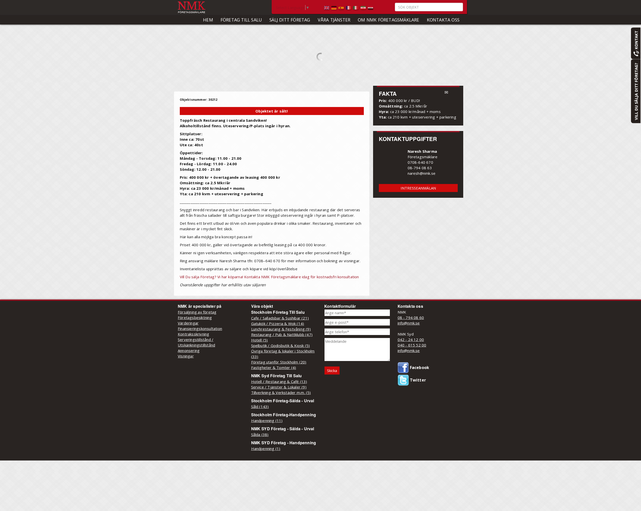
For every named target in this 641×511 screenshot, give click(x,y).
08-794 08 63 (420, 167)
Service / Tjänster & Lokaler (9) (278, 387)
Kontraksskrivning (193, 334)
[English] (327, 7)
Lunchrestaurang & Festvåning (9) (281, 329)
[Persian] (364, 7)
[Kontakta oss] (635, 43)
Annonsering (189, 350)
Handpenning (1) (265, 448)
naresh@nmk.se (422, 173)
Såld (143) (260, 406)
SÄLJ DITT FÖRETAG (289, 20)
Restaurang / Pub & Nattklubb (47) (282, 334)
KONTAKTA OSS (443, 20)
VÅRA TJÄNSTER (334, 20)
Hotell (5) (259, 340)
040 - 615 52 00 (412, 345)
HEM (208, 20)
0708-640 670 (420, 162)
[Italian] (356, 7)
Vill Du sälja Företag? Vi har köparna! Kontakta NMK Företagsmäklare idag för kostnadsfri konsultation (269, 276)
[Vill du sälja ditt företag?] (635, 91)
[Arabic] (370, 7)
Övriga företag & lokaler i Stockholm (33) (283, 353)
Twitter (417, 380)
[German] (334, 7)
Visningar (186, 356)
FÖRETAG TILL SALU (241, 20)
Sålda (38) (260, 434)
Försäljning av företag (197, 312)
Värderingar (188, 323)
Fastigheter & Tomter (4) (273, 367)
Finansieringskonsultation (200, 328)
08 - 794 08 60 (411, 317)
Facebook (419, 367)
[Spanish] (342, 7)
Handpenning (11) (267, 420)
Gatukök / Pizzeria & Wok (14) (277, 323)
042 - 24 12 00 (411, 339)
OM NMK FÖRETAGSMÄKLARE (388, 20)
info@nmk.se (409, 323)
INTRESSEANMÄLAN (418, 188)
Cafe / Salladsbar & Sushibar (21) (280, 318)
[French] (349, 7)
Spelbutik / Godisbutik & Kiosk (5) (280, 345)
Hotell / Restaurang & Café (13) (279, 381)
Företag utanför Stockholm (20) (278, 362)
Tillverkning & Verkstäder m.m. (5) (281, 392)
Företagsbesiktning (195, 317)
